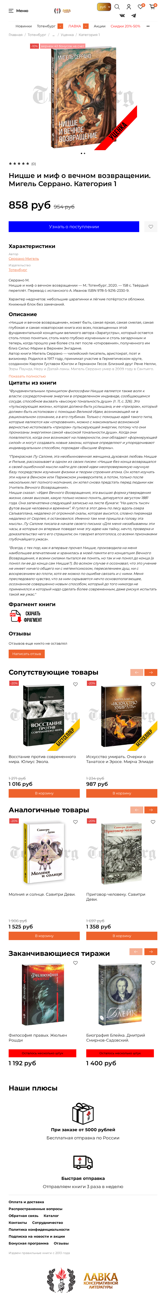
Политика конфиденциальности (39, 1230)
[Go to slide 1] (81, 153)
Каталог (51, 1216)
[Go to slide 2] (84, 153)
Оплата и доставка (26, 1202)
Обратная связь (23, 1216)
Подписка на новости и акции (37, 1236)
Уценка (67, 35)
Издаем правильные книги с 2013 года (39, 1253)
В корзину (44, 793)
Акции (99, 26)
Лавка (74, 26)
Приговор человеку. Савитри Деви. (115, 897)
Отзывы (61, 1243)
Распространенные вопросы (35, 1209)
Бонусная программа (29, 1243)
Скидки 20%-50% (125, 26)
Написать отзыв (26, 654)
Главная (16, 35)
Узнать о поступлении (74, 226)
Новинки (24, 26)
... (53, 35)
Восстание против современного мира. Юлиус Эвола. (42, 759)
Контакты (18, 1223)
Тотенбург (46, 26)
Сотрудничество (47, 1223)
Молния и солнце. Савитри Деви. (42, 894)
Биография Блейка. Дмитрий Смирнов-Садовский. (115, 1038)
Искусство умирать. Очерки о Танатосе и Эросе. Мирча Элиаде (119, 759)
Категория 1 (89, 35)
